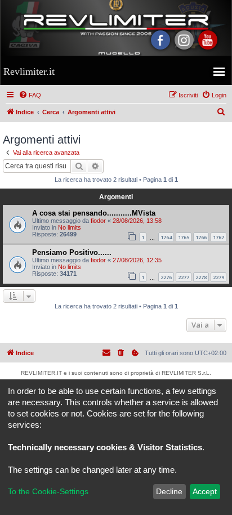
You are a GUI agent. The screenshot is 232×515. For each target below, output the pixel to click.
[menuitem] (30, 95)
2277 (183, 277)
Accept (205, 491)
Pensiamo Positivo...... (71, 252)
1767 (218, 237)
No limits (69, 227)
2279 (218, 277)
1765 (183, 237)
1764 (166, 237)
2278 (201, 277)
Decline (169, 491)
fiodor (98, 220)
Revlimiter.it (29, 71)
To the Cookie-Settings (48, 491)
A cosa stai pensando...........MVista (93, 213)
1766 (201, 237)
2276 (166, 277)
